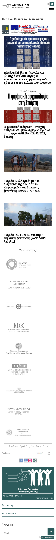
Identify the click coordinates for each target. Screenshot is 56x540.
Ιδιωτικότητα (47, 446)
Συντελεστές (13, 446)
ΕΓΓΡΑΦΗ (18, 496)
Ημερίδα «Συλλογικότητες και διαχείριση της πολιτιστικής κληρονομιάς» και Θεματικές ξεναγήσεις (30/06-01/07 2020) (22, 186)
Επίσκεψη (7, 505)
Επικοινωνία (9, 513)
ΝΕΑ (51, 498)
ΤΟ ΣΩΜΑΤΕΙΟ (8, 496)
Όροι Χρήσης (25, 446)
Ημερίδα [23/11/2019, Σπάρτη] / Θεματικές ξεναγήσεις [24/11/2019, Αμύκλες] (25, 238)
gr (52, 4)
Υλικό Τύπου (36, 446)
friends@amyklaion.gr (28, 491)
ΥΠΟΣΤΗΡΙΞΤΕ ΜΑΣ (41, 498)
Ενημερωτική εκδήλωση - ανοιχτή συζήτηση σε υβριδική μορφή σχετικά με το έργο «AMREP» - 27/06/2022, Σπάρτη (27, 132)
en (47, 4)
